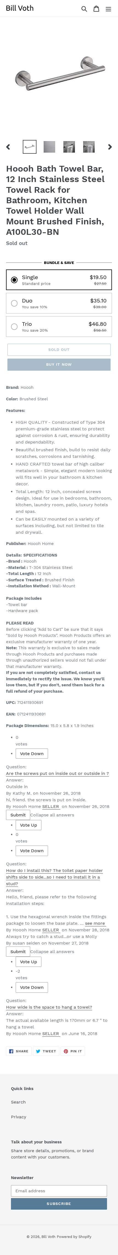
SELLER (50, 806)
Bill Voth (48, 1237)
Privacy (18, 1116)
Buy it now (59, 364)
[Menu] (108, 8)
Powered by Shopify (74, 1237)
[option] (30, 147)
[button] (59, 279)
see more (95, 923)
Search (18, 1102)
